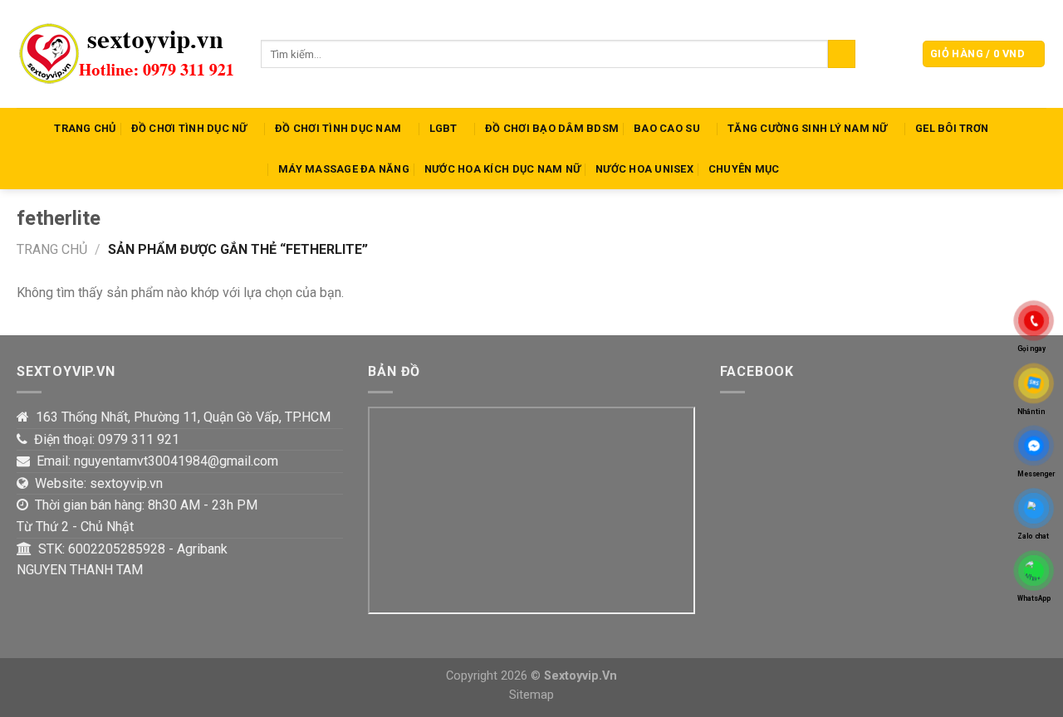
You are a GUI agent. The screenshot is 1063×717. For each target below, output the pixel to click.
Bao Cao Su (667, 128)
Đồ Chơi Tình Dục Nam (338, 128)
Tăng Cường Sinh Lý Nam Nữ (807, 128)
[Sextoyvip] (126, 54)
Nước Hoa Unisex (644, 169)
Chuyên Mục (744, 169)
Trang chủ (52, 249)
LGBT (443, 128)
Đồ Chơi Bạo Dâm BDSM (552, 128)
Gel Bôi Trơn (951, 128)
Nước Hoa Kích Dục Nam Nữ (502, 169)
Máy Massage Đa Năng (343, 169)
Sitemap (531, 695)
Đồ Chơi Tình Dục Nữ (189, 128)
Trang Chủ (84, 128)
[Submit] (841, 54)
